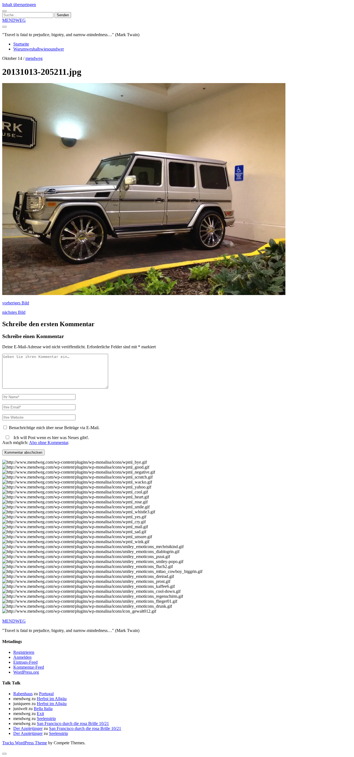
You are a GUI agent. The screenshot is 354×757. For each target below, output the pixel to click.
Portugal (46, 693)
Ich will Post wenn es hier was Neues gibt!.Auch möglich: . (45, 440)
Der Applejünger (28, 728)
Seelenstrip (46, 718)
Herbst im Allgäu (52, 698)
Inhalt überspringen (19, 4)
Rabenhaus (23, 693)
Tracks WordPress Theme (24, 742)
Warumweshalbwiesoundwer (38, 49)
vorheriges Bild (15, 303)
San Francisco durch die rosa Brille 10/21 (73, 723)
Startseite (21, 44)
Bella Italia (43, 708)
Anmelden (22, 657)
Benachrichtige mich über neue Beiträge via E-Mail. (54, 427)
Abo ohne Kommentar (48, 442)
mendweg (34, 58)
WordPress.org (26, 672)
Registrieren (23, 652)
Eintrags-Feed (25, 662)
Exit (40, 713)
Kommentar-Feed (28, 667)
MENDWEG (14, 20)
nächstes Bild (13, 312)
